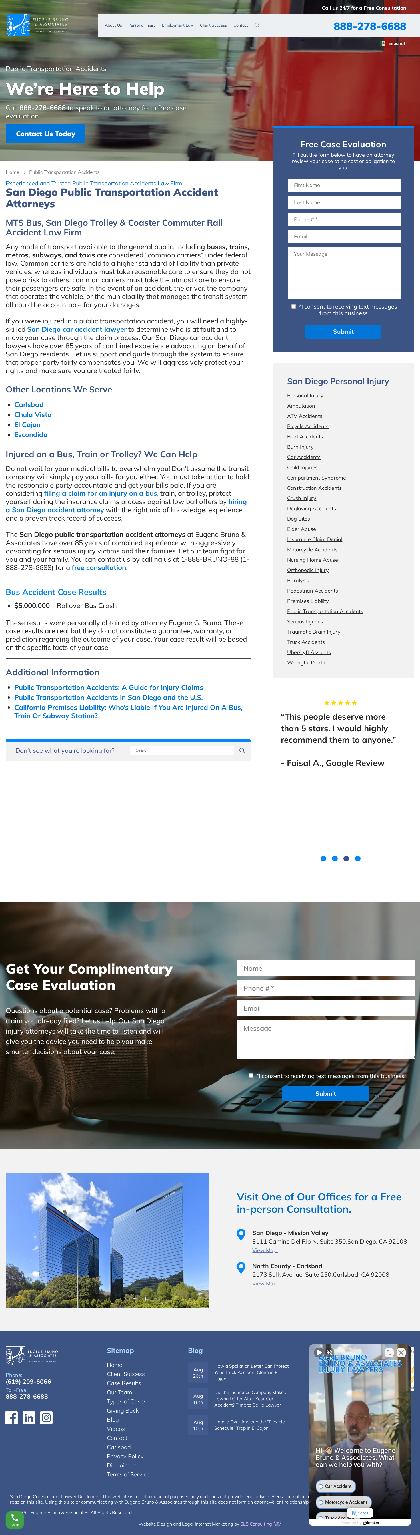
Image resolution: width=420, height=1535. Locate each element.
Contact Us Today (45, 133)
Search (257, 24)
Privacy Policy (125, 1456)
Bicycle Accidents (308, 426)
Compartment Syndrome (316, 477)
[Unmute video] (318, 1352)
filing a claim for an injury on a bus (100, 493)
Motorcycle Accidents (312, 549)
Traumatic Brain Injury (314, 631)
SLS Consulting (256, 1524)
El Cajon (27, 424)
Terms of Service (128, 1474)
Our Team (119, 1392)
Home (12, 172)
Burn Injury (300, 447)
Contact (240, 25)
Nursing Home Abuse (312, 560)
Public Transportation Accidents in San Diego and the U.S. (108, 697)
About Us (113, 25)
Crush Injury (301, 498)
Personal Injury (141, 25)
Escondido (30, 434)
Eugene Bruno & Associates (37, 25)
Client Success (213, 25)
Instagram (46, 1417)
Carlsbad (29, 404)
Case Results (124, 1383)
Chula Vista (33, 414)
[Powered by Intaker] (371, 1523)
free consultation (99, 567)
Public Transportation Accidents (325, 611)
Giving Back (123, 1410)
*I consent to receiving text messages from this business (347, 310)
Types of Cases (127, 1401)
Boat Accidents (305, 436)
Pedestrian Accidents (312, 590)
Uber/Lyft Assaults (309, 652)
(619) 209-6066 (28, 1381)
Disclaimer (121, 1465)
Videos (116, 1428)
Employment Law (178, 25)
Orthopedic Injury (308, 570)
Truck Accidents (306, 642)
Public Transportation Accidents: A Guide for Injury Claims (108, 687)
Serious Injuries (305, 621)
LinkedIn (29, 1417)
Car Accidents (304, 457)
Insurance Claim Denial (314, 539)
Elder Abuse (301, 529)
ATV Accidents (304, 416)
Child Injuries (302, 467)
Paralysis (298, 580)
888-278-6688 (370, 26)
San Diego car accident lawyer (77, 329)
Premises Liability (308, 601)
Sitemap (120, 1350)
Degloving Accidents (311, 508)
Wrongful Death (306, 662)
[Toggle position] (389, 1352)
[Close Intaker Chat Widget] (401, 1352)
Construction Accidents (314, 488)
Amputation (301, 405)
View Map (265, 1250)
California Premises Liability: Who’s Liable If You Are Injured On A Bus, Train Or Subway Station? (128, 711)
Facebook (11, 1417)
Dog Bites (298, 518)
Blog (195, 1350)
